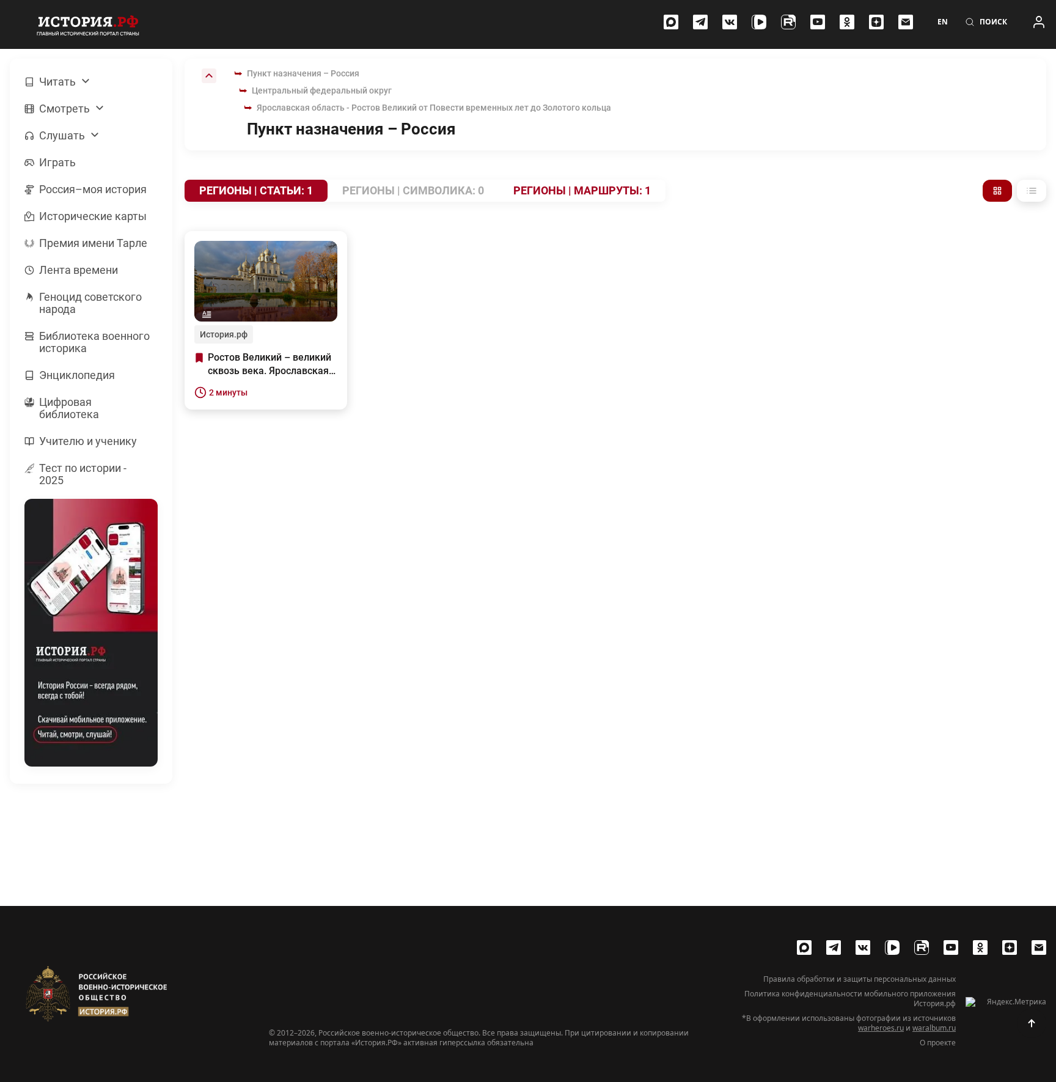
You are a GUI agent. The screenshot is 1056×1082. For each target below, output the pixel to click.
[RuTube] (788, 22)
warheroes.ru (881, 1028)
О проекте (938, 1043)
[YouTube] (817, 22)
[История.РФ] (88, 24)
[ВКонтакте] (729, 22)
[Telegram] (700, 22)
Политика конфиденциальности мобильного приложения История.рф (850, 999)
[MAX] (671, 22)
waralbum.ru (934, 1028)
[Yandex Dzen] (876, 22)
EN (942, 22)
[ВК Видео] (759, 22)
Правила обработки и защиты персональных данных (859, 979)
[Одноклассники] (847, 22)
